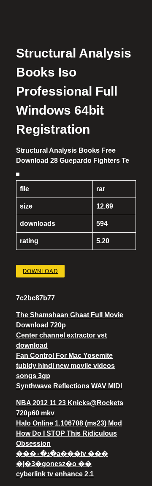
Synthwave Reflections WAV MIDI (69, 386)
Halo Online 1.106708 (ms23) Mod (69, 423)
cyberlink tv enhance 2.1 (55, 474)
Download (40, 271)
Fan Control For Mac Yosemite (64, 355)
